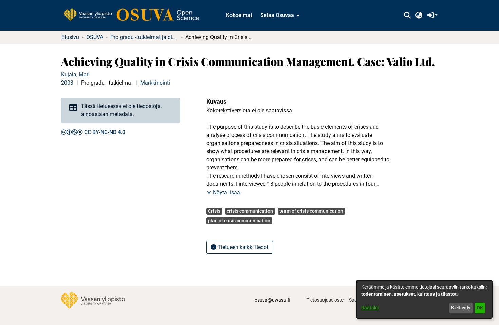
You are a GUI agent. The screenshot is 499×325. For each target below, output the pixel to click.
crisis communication (250, 211)
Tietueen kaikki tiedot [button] (242, 247)
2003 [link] (67, 82)
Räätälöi (370, 307)
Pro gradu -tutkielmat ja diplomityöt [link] (144, 37)
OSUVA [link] (94, 37)
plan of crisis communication (239, 220)
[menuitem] (279, 15)
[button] (407, 15)
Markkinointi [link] (155, 82)
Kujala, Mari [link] (75, 74)
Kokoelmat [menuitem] (239, 15)
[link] (134, 15)
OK (480, 307)
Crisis (214, 211)
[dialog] (424, 299)
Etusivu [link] (70, 37)
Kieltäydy (460, 307)
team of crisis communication (311, 211)
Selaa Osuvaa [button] (277, 15)
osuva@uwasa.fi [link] (272, 300)
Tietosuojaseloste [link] (325, 300)
